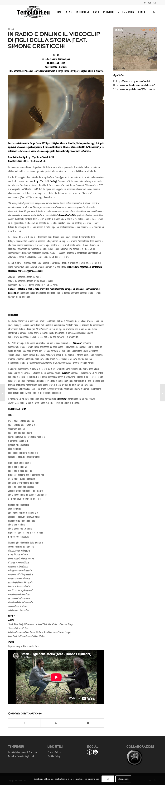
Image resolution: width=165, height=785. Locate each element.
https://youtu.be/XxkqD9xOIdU (40, 157)
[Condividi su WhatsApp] (56, 723)
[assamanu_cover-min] (135, 49)
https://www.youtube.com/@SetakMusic (135, 89)
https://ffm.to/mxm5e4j (34, 161)
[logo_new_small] (33, 12)
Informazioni (123, 778)
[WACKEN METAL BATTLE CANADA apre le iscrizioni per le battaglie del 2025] (2, 392)
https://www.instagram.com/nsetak (133, 81)
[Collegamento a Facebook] (144, 2)
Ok (108, 778)
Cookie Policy (54, 756)
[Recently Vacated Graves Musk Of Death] (162, 392)
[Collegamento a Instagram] (154, 2)
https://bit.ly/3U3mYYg (45, 181)
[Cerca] (154, 12)
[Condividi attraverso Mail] (88, 723)
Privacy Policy (54, 752)
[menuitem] (59, 12)
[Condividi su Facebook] (24, 723)
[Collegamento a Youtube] (149, 2)
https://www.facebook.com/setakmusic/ (135, 85)
